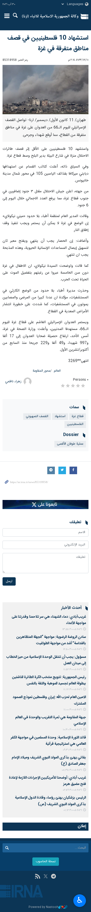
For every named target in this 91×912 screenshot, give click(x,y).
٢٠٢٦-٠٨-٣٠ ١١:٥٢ (72, 669)
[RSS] (37, 877)
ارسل (9, 581)
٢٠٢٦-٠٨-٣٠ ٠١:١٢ (72, 810)
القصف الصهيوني (37, 416)
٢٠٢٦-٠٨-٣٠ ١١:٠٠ (72, 709)
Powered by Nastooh (43, 907)
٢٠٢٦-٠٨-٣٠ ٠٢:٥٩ (72, 790)
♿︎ (79, 900)
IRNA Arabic (50, 16)
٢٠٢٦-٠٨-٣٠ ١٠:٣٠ (72, 729)
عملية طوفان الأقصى (70, 444)
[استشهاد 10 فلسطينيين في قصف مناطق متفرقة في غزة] (45, 89)
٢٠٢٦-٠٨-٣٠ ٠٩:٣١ (72, 750)
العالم (57, 371)
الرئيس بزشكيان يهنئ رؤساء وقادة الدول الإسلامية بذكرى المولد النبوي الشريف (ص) (50, 801)
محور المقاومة (41, 371)
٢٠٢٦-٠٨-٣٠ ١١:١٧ (72, 689)
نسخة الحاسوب (46, 861)
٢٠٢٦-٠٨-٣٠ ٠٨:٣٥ (72, 770)
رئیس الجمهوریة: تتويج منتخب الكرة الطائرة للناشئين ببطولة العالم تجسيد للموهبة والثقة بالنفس (49, 680)
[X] (45, 877)
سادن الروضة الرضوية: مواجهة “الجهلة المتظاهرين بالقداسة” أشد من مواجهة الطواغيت (51, 640)
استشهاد (60, 416)
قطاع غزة (77, 416)
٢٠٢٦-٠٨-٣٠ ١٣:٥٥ (72, 629)
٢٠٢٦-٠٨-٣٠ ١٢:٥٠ (72, 649)
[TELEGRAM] (53, 877)
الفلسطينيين (75, 424)
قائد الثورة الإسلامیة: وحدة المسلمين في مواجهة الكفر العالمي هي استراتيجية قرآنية (48, 741)
